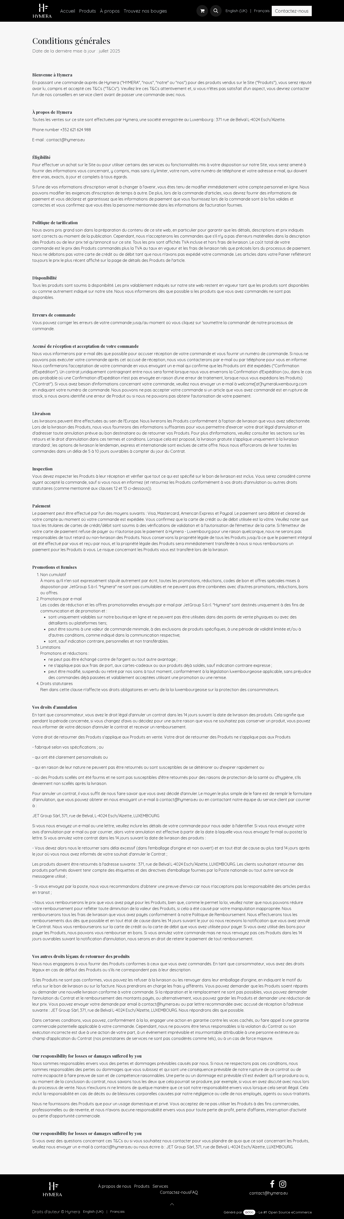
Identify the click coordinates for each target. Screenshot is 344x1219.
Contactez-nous (291, 11)
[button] (216, 11)
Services (160, 1186)
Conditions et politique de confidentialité (121, 1192)
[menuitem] (67, 11)
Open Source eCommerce (290, 1212)
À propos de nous (114, 1186)
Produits (142, 1186)
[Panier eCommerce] (202, 11)
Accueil (90, 1186)
